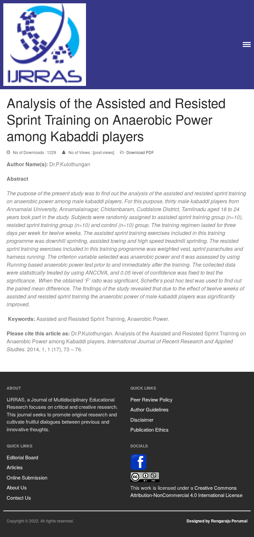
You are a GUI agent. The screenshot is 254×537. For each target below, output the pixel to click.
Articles (15, 467)
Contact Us (19, 497)
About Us (17, 487)
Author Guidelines (149, 409)
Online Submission (27, 477)
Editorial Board (22, 457)
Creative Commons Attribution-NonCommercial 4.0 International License (186, 491)
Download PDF (140, 152)
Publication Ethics (149, 429)
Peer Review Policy (151, 399)
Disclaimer (141, 419)
